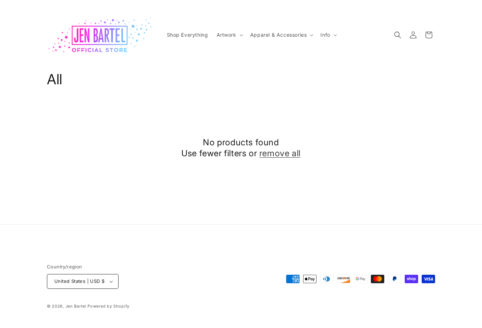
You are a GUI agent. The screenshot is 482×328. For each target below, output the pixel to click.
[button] (229, 35)
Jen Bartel (76, 306)
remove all (280, 153)
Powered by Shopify (108, 306)
